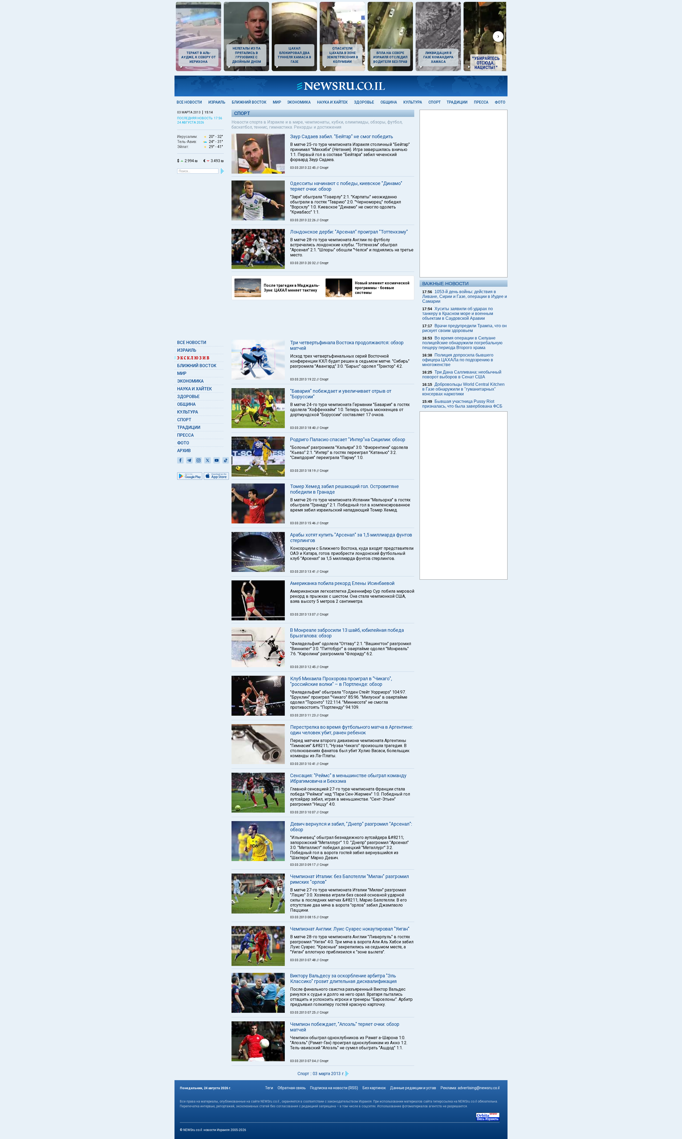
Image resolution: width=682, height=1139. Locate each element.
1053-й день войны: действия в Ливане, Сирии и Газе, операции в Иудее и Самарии (464, 296)
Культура (412, 102)
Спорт (434, 102)
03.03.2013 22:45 (303, 168)
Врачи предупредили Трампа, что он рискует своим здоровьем (464, 328)
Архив (184, 450)
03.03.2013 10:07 (303, 812)
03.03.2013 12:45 (303, 667)
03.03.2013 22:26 (303, 220)
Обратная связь (292, 1088)
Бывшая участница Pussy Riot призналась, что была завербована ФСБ (462, 403)
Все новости (189, 102)
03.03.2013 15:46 (303, 523)
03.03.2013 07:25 (303, 1012)
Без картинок (374, 1088)
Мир (277, 102)
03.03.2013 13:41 (303, 571)
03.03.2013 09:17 (303, 865)
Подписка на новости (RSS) (334, 1088)
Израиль (216, 102)
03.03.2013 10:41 (303, 764)
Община (388, 102)
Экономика (299, 102)
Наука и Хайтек (332, 102)
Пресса (481, 102)
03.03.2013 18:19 (303, 471)
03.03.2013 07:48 (303, 960)
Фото (500, 102)
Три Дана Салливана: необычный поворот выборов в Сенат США (461, 374)
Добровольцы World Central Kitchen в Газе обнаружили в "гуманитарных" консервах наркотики (463, 389)
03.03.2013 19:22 (303, 379)
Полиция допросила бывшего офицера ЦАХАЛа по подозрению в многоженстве (457, 360)
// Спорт (322, 168)
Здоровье (364, 102)
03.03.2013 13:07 (303, 614)
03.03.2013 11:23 (303, 715)
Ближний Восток (249, 102)
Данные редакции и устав (413, 1088)
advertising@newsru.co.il (479, 1088)
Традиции (457, 102)
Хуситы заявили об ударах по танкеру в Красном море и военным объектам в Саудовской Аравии (457, 313)
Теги (269, 1088)
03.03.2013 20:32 (303, 263)
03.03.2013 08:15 (303, 917)
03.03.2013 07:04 (303, 1061)
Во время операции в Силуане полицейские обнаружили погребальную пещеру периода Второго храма (462, 343)
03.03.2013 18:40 (303, 428)
